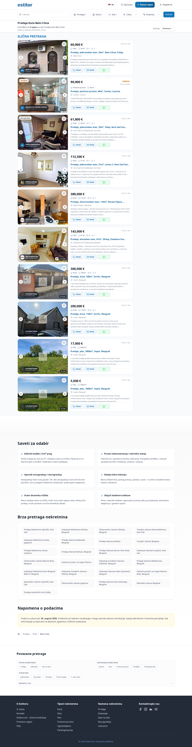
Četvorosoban (61, 677)
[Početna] (19, 634)
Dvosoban (37, 677)
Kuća (59, 709)
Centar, (76, 95)
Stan (59, 713)
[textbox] (44, 14)
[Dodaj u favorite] (64, 44)
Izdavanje (34, 667)
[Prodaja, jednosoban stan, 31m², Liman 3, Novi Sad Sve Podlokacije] (43, 169)
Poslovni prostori (123, 667)
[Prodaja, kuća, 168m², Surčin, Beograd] (43, 281)
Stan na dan (46, 667)
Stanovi (101, 667)
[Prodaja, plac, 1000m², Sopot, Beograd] (43, 393)
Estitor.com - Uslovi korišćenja (31, 718)
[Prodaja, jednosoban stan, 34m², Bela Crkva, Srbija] (43, 57)
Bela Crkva (77, 56)
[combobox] (44, 15)
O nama (20, 709)
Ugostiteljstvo (64, 726)
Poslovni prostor (65, 722)
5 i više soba (75, 677)
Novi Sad (97, 130)
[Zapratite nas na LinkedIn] (150, 709)
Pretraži (168, 14)
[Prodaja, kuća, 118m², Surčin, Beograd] (43, 319)
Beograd (88, 205)
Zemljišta (136, 667)
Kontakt (20, 713)
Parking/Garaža (150, 667)
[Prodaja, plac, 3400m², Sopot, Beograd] (43, 356)
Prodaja (26, 634)
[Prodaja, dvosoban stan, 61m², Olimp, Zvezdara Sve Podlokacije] (43, 244)
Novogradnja (104, 722)
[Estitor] (25, 5)
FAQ (19, 726)
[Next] (65, 58)
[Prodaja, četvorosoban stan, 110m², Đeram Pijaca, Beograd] (43, 207)
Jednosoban (25, 677)
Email (92, 70)
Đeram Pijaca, (78, 205)
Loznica (82, 95)
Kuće (35, 634)
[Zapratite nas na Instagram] (145, 709)
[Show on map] (56, 221)
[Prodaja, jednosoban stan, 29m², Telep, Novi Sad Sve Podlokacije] (43, 132)
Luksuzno (103, 726)
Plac (59, 718)
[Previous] (21, 58)
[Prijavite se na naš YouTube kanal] (156, 709)
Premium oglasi (24, 722)
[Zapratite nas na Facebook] (140, 709)
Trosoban (48, 677)
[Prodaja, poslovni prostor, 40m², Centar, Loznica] (43, 94)
